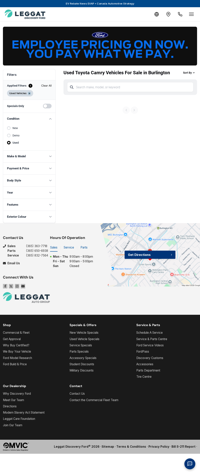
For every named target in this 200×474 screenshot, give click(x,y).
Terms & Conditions (131, 446)
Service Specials (81, 345)
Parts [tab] (84, 247)
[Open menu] (191, 14)
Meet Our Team (13, 400)
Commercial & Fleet (16, 332)
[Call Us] (180, 14)
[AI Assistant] (189, 463)
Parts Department (148, 370)
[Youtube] (23, 286)
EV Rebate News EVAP (100, 3)
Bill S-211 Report (183, 446)
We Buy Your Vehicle (17, 351)
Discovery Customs (149, 358)
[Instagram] (17, 286)
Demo (16, 135)
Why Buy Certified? (16, 345)
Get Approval (12, 339)
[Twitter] (11, 286)
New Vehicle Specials (84, 332)
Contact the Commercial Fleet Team (94, 400)
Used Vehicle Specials (84, 339)
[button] (29, 119)
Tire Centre (144, 376)
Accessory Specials (83, 358)
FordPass (142, 351)
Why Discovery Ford (17, 393)
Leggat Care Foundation (19, 419)
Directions (10, 406)
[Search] (71, 87)
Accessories (144, 364)
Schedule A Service (149, 332)
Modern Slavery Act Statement (24, 412)
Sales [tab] (53, 247)
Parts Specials (79, 351)
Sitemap (108, 446)
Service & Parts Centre (151, 339)
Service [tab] (69, 247)
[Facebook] (5, 286)
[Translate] (156, 14)
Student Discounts (82, 364)
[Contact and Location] (168, 14)
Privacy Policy (158, 446)
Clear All (46, 85)
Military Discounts (82, 370)
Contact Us (77, 393)
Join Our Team (12, 425)
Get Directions (139, 255)
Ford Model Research (17, 358)
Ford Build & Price (15, 364)
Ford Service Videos (150, 345)
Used (15, 142)
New (15, 128)
